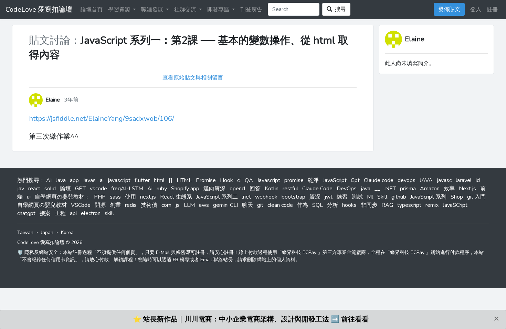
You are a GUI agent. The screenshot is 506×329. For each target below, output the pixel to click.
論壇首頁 (92, 9)
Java (61, 180)
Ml (370, 197)
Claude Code (317, 188)
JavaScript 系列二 (217, 197)
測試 (357, 197)
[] (170, 180)
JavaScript (335, 180)
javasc (444, 180)
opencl (237, 188)
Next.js (467, 188)
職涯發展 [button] (153, 9)
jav (20, 188)
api (73, 213)
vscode (98, 188)
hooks (349, 205)
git (260, 205)
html (159, 180)
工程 (60, 213)
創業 (115, 205)
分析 (332, 205)
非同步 (369, 205)
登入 (475, 9)
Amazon (430, 188)
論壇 (65, 188)
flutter (142, 180)
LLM (189, 205)
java (365, 188)
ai (102, 180)
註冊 (492, 9)
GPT (80, 188)
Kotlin (271, 188)
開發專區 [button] (219, 9)
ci (239, 180)
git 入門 (476, 197)
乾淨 (313, 180)
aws (204, 205)
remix (432, 205)
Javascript (268, 180)
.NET (390, 188)
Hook (226, 180)
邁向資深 (214, 188)
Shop (457, 197)
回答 (255, 188)
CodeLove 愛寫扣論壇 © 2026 (49, 242)
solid (50, 188)
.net (246, 197)
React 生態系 (176, 197)
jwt (329, 197)
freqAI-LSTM (127, 188)
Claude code (378, 180)
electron (91, 213)
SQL (317, 205)
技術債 (149, 205)
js (178, 205)
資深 (314, 197)
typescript (409, 205)
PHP (100, 197)
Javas (89, 180)
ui (29, 197)
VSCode (81, 205)
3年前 (71, 100)
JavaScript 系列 (428, 197)
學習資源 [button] (119, 9)
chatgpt (26, 213)
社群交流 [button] (186, 9)
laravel (464, 180)
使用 (130, 197)
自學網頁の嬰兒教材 (42, 205)
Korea (67, 232)
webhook (266, 197)
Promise (206, 180)
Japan (47, 232)
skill (109, 213)
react (34, 188)
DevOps (347, 188)
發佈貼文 (449, 9)
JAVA (426, 180)
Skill (382, 197)
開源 (100, 205)
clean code (280, 205)
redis (131, 205)
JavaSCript (455, 205)
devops (406, 180)
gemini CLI (225, 205)
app (74, 180)
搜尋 (339, 9)
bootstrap (293, 197)
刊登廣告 (251, 9)
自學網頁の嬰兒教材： (62, 197)
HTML (184, 180)
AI (49, 180)
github (398, 197)
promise (294, 180)
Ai (149, 188)
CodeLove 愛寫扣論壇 (39, 9)
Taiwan (25, 232)
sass (115, 197)
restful (290, 188)
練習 (342, 197)
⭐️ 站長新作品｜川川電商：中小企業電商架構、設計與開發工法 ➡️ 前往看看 (251, 319)
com (166, 205)
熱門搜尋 (28, 180)
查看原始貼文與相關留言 (192, 78)
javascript (119, 180)
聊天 (247, 205)
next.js (148, 197)
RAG (387, 205)
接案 (45, 213)
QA (249, 180)
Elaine (414, 39)
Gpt (355, 180)
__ (377, 188)
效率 (449, 188)
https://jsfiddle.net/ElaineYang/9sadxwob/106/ (101, 118)
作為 (302, 205)
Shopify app (185, 188)
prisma (408, 188)
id (478, 180)
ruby (162, 188)
